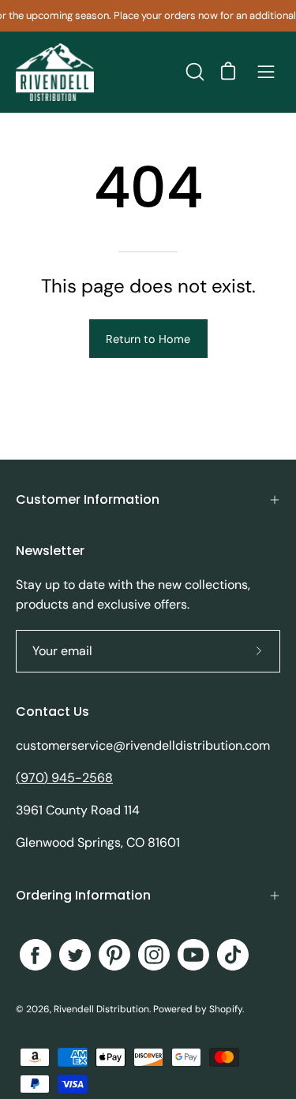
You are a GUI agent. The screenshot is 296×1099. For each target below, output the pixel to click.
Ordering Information (83, 895)
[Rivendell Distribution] (55, 72)
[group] (148, 16)
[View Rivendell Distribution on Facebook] (35, 954)
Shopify (225, 1009)
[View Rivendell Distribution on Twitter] (75, 954)
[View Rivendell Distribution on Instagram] (154, 954)
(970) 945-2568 (64, 777)
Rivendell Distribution (101, 1009)
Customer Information (87, 499)
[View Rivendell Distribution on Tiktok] (233, 954)
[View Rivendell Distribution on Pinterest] (114, 954)
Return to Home (148, 339)
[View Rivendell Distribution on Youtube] (193, 954)
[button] (193, 72)
